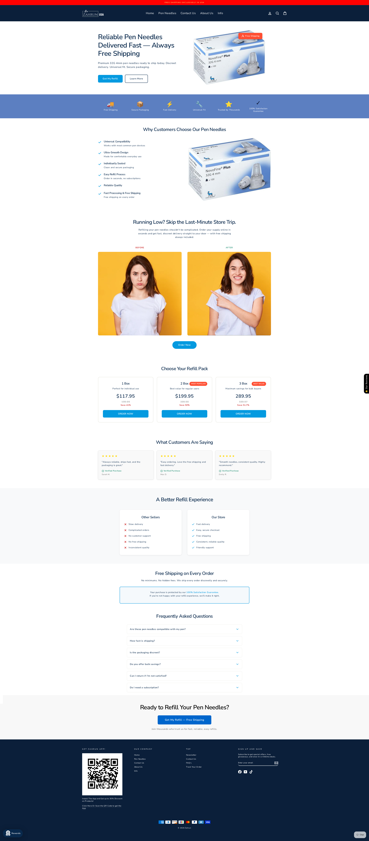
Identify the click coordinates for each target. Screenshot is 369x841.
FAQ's (189, 763)
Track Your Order (194, 767)
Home (150, 13)
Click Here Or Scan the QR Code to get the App (101, 807)
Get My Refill (110, 78)
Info (220, 13)
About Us (206, 13)
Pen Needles (167, 13)
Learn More (136, 78)
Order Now (184, 345)
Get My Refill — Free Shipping (184, 720)
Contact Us (188, 13)
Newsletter (191, 755)
